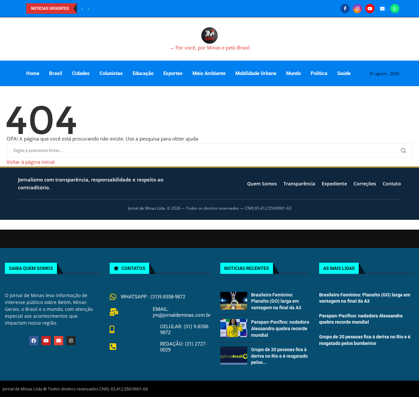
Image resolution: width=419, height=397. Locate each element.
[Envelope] (58, 340)
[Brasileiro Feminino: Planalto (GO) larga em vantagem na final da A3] (233, 301)
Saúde (344, 73)
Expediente (334, 183)
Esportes (173, 73)
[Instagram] (357, 8)
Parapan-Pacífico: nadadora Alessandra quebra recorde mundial (280, 328)
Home (32, 73)
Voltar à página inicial (31, 162)
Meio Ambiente (209, 73)
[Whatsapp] (394, 8)
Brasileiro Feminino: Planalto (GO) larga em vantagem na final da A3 (276, 301)
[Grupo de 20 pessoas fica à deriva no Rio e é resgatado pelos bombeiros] (233, 355)
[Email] (382, 8)
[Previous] (82, 8)
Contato (392, 183)
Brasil (55, 73)
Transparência (299, 183)
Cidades (81, 73)
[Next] (88, 8)
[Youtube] (369, 8)
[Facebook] (345, 8)
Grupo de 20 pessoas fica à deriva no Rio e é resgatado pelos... (279, 356)
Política (319, 73)
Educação (143, 73)
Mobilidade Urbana (255, 73)
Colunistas (111, 73)
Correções (365, 183)
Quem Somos (262, 183)
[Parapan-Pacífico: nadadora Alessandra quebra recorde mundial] (233, 328)
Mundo (293, 73)
